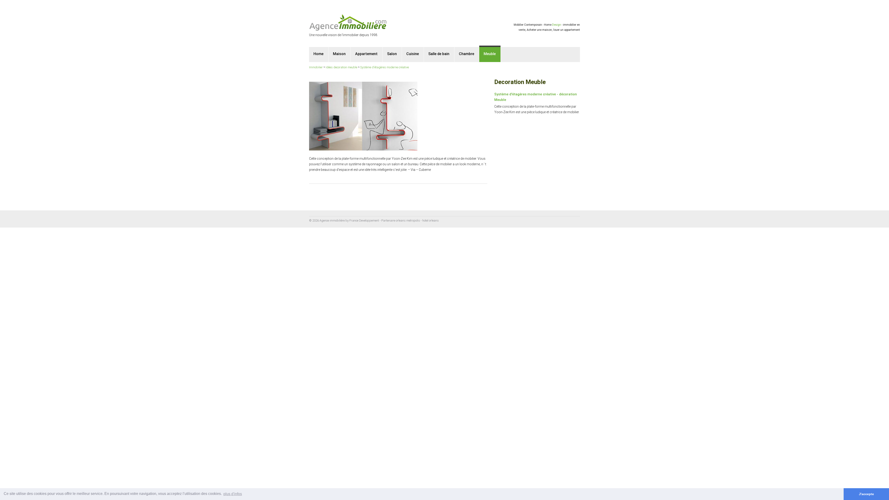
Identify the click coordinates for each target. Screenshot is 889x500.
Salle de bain (438, 54)
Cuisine (412, 54)
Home (318, 54)
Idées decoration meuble (341, 67)
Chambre (466, 54)
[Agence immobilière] (348, 22)
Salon (392, 54)
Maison (339, 54)
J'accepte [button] (866, 494)
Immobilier (316, 67)
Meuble (490, 54)
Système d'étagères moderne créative (384, 67)
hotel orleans (430, 220)
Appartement (366, 54)
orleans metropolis (408, 220)
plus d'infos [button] (232, 494)
